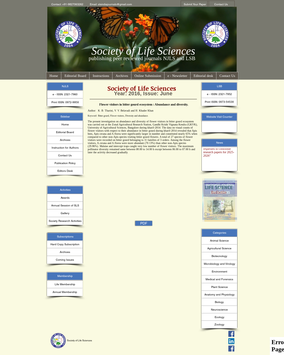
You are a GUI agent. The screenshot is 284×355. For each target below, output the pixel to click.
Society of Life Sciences (143, 51)
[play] (227, 181)
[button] (67, 4)
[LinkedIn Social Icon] (231, 341)
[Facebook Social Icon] (231, 334)
